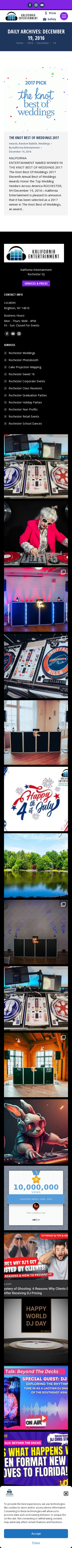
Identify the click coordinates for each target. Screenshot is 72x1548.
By (24, 147)
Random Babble (28, 143)
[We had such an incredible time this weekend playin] (36, 932)
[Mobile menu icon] (64, 16)
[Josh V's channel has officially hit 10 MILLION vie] (36, 1198)
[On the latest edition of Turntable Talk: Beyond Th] (36, 1397)
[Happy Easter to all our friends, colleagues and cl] (36, 1131)
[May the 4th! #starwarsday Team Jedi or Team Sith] (36, 466)
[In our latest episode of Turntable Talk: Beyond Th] (36, 1464)
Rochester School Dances (25, 423)
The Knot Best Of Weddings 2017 (34, 137)
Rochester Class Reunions (25, 388)
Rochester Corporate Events (27, 381)
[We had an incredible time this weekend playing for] (36, 599)
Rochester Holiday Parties (25, 402)
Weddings (44, 143)
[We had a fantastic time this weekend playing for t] (36, 1065)
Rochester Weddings (22, 353)
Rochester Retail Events (24, 416)
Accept (36, 1533)
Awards (13, 143)
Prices (52, 13)
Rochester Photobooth (23, 360)
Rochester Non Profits (23, 409)
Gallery (52, 19)
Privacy (36, 1542)
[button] (66, 1494)
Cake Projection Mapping (25, 367)
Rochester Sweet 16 (22, 374)
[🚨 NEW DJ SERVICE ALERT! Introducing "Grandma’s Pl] (36, 533)
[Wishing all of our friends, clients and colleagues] (36, 799)
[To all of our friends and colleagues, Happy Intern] (36, 1331)
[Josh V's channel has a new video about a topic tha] (36, 1264)
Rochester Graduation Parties (28, 395)
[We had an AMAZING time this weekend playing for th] (36, 732)
